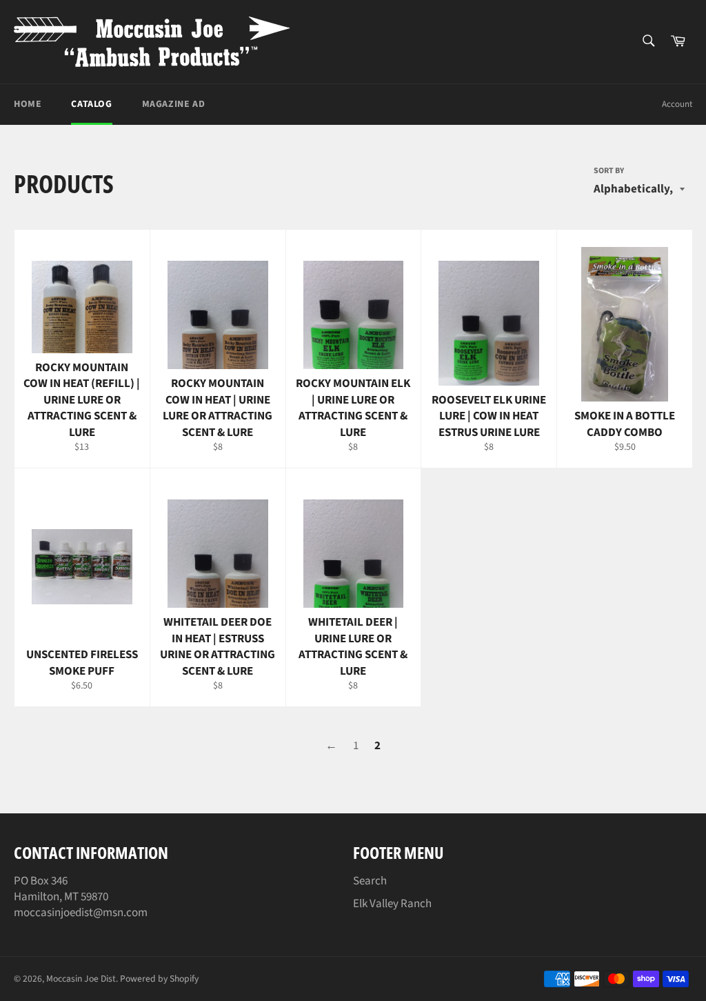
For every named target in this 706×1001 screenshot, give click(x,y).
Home (27, 104)
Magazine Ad (173, 104)
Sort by (609, 171)
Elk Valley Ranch (392, 903)
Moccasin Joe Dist (81, 978)
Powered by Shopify (159, 978)
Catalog (91, 104)
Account (677, 104)
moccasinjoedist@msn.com (81, 912)
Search (370, 881)
